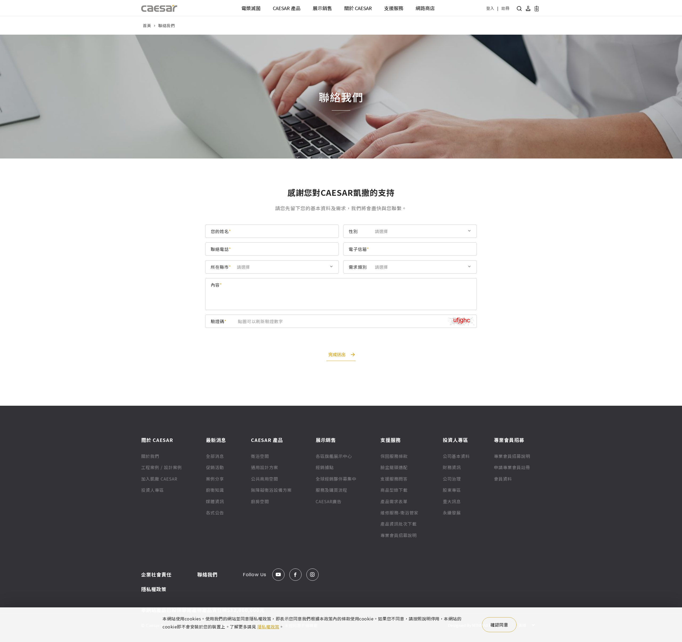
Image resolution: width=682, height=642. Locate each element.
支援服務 (393, 8)
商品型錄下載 (394, 490)
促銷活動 (215, 467)
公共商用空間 (264, 479)
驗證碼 (218, 321)
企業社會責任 (156, 574)
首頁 (147, 25)
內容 (216, 285)
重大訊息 (452, 501)
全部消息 (215, 456)
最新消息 (216, 439)
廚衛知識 (215, 490)
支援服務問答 (394, 479)
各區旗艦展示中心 (334, 456)
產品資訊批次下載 (398, 524)
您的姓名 (221, 231)
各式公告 (215, 512)
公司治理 (452, 479)
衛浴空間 (260, 456)
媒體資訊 (215, 501)
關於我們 (150, 456)
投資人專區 (152, 490)
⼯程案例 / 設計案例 (161, 467)
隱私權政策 (154, 589)
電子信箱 (359, 249)
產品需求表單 (394, 501)
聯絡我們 (207, 574)
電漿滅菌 (251, 8)
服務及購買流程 (331, 490)
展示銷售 (322, 8)
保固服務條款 (394, 456)
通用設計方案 (264, 467)
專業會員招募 (509, 439)
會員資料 (503, 479)
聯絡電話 (221, 249)
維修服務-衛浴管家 (399, 512)
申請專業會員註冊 (512, 467)
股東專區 (452, 490)
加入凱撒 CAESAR (159, 479)
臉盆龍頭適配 (394, 467)
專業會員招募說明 (398, 535)
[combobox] (421, 230)
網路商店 (425, 8)
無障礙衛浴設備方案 (271, 490)
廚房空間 (260, 501)
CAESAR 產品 (287, 8)
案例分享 (215, 479)
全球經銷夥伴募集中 (336, 479)
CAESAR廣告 (329, 501)
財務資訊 (452, 467)
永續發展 (452, 512)
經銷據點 (325, 467)
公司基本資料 (456, 456)
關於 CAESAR (358, 8)
